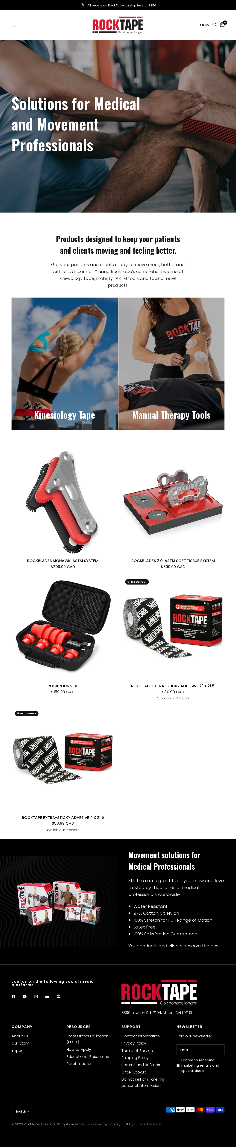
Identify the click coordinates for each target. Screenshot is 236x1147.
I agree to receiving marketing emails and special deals (200, 1065)
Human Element (147, 1124)
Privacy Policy (133, 1043)
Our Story (20, 1043)
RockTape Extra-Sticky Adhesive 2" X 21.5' (173, 686)
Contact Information (140, 1036)
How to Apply (79, 1049)
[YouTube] (50, 997)
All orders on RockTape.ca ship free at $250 (121, 5)
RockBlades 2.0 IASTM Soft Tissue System (173, 560)
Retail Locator (79, 1063)
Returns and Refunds (140, 1065)
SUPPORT (131, 1026)
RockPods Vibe (63, 686)
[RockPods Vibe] (63, 627)
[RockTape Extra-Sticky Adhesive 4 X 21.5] (63, 758)
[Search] (214, 25)
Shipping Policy (135, 1057)
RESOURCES (79, 1026)
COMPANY (22, 1026)
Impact (18, 1050)
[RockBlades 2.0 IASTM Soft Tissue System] (173, 502)
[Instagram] (39, 996)
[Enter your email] (219, 1049)
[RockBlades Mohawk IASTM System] (63, 502)
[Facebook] (17, 996)
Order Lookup (133, 1072)
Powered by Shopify (104, 1124)
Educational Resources (88, 1056)
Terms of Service (137, 1050)
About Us (20, 1036)
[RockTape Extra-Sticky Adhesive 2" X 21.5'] (173, 627)
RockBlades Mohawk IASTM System (62, 560)
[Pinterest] (62, 996)
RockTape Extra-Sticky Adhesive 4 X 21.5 (63, 817)
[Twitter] (28, 996)
